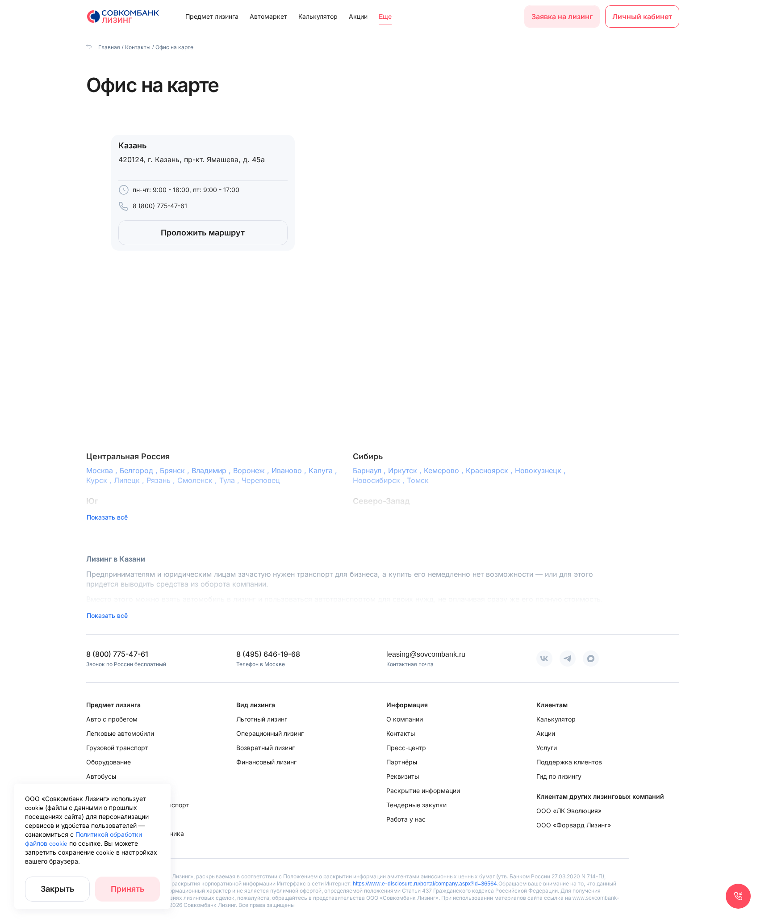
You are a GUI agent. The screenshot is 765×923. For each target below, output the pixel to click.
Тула (230, 480)
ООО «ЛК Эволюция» (569, 810)
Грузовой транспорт (117, 747)
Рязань (161, 480)
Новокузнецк (541, 470)
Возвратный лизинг (265, 747)
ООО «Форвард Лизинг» (573, 825)
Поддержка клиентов (569, 762)
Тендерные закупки (416, 805)
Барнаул (370, 470)
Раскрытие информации (423, 790)
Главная (108, 47)
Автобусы (101, 776)
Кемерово (445, 470)
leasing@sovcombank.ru (425, 654)
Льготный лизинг (261, 719)
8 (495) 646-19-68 (268, 654)
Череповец (261, 480)
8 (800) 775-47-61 (160, 206)
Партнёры (401, 762)
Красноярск (490, 470)
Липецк (130, 480)
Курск (100, 480)
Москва (103, 470)
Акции (358, 16)
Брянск (176, 470)
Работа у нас (406, 819)
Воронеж (252, 470)
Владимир (212, 470)
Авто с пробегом (112, 719)
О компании (404, 719)
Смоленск (198, 480)
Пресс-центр (406, 747)
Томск (418, 480)
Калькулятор (318, 16)
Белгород (140, 470)
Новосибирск (380, 480)
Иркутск (406, 470)
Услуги (546, 747)
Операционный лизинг (270, 733)
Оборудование (108, 762)
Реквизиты (402, 776)
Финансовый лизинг (266, 762)
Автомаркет (268, 16)
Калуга (324, 470)
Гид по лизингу (558, 776)
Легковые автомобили (120, 733)
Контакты (137, 47)
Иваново (290, 470)
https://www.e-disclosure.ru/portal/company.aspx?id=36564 (425, 883)
